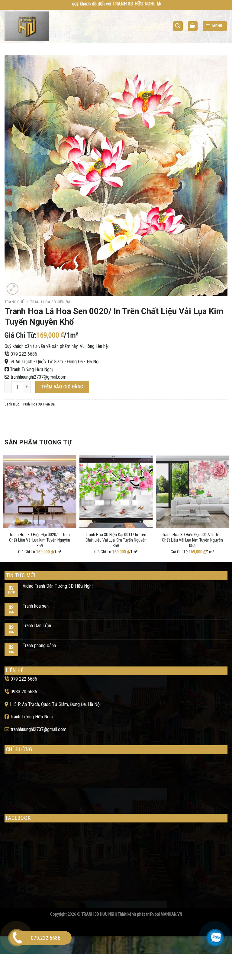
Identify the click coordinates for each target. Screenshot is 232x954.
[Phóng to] (12, 289)
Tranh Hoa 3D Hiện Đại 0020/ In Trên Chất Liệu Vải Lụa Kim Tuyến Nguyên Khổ (39, 540)
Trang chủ (14, 301)
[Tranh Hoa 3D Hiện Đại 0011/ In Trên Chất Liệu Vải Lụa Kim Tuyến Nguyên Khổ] (116, 491)
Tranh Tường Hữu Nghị (31, 369)
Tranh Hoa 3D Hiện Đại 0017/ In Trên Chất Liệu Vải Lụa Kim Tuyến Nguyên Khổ (192, 540)
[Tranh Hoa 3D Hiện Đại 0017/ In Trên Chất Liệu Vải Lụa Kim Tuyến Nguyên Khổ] (192, 491)
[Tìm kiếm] (178, 26)
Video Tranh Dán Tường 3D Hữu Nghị (58, 586)
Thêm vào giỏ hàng (62, 387)
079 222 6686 (24, 354)
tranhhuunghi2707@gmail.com (38, 377)
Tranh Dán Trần (37, 625)
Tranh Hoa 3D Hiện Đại (50, 301)
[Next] (227, 507)
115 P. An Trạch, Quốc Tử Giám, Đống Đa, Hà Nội (55, 704)
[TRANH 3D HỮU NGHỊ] (28, 26)
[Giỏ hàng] (193, 26)
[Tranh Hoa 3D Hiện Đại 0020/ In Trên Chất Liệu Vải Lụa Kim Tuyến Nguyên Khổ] (39, 491)
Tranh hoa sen (36, 606)
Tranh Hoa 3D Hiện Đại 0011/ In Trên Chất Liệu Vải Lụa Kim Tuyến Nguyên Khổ (116, 540)
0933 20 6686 (24, 692)
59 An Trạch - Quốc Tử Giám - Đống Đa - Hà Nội (54, 361)
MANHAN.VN (171, 914)
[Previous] (4, 507)
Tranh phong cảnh (39, 645)
